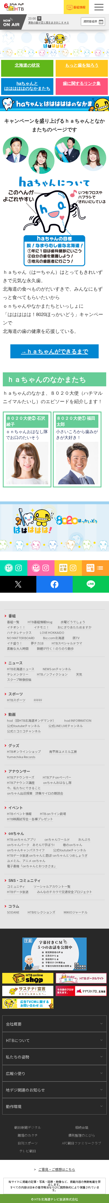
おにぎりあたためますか (74, 627)
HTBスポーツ (16, 700)
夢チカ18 (37, 643)
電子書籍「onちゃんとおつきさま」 (32, 866)
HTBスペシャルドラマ (67, 643)
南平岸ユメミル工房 (63, 751)
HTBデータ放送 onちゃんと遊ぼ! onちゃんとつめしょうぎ (47, 855)
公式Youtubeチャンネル (23, 725)
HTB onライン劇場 (53, 813)
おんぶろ (84, 839)
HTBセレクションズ (41, 912)
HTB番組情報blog (40, 622)
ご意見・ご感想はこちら (56, 1169)
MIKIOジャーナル (75, 912)
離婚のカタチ (28, 1135)
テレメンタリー (18, 674)
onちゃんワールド (57, 839)
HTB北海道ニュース (20, 669)
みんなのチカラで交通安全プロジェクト (64, 891)
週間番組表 (90, 21)
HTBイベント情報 (19, 813)
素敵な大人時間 (18, 648)
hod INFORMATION (77, 720)
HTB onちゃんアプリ (21, 839)
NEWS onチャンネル (57, 669)
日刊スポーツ (28, 1143)
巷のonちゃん (72, 844)
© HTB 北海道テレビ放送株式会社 (54, 1199)
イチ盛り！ (14, 643)
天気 (79, 674)
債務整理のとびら (81, 1135)
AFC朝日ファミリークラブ (81, 1143)
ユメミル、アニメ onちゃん (26, 860)
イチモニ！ (41, 627)
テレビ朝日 (27, 1150)
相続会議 (81, 1127)
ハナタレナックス (19, 632)
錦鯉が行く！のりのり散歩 (55, 648)
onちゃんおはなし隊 (57, 782)
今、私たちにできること (24, 788)
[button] (99, 7)
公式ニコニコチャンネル (24, 731)
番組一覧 (13, 622)
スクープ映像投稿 (19, 679)
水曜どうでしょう (73, 622)
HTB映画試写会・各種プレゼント (30, 819)
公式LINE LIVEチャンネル (65, 725)
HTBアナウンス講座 (21, 782)
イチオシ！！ (16, 627)
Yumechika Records (21, 756)
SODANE (13, 912)
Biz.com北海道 (53, 638)
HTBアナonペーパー (57, 777)
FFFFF (38, 700)
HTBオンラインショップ (24, 751)
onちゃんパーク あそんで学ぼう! (30, 844)
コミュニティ (16, 886)
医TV (76, 638)
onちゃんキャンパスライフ (26, 850)
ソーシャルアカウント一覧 (52, 886)
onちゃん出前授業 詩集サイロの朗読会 (35, 793)
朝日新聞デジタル (27, 1127)
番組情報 (79, 7)
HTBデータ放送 (18, 891)
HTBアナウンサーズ (20, 777)
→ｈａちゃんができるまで (54, 351)
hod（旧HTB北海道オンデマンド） (31, 720)
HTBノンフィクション (52, 674)
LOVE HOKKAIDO (52, 632)
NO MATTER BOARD (21, 638)
